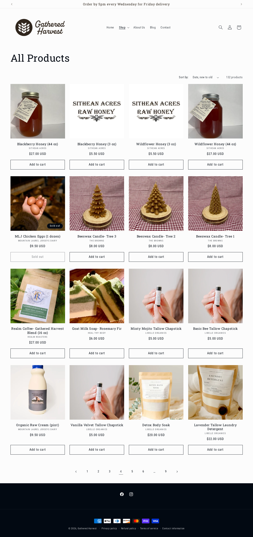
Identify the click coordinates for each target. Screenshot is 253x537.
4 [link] (121, 471)
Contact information (173, 528)
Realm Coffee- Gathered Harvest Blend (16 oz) (37, 330)
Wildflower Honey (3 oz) (156, 144)
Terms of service (149, 528)
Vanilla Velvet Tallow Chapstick (97, 425)
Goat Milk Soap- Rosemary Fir (97, 329)
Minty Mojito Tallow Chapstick (156, 329)
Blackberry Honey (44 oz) (37, 144)
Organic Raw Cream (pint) (37, 425)
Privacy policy (109, 528)
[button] (123, 27)
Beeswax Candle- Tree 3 (96, 236)
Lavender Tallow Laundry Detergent (215, 427)
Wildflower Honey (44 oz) (215, 144)
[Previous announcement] (11, 4)
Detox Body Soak (156, 425)
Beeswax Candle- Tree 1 (215, 236)
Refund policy (128, 528)
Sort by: (183, 77)
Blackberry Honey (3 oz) (96, 144)
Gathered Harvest (87, 528)
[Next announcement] (241, 4)
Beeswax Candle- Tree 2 (156, 236)
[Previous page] (76, 471)
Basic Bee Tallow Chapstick (215, 329)
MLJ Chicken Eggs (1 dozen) (38, 236)
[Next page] (176, 471)
